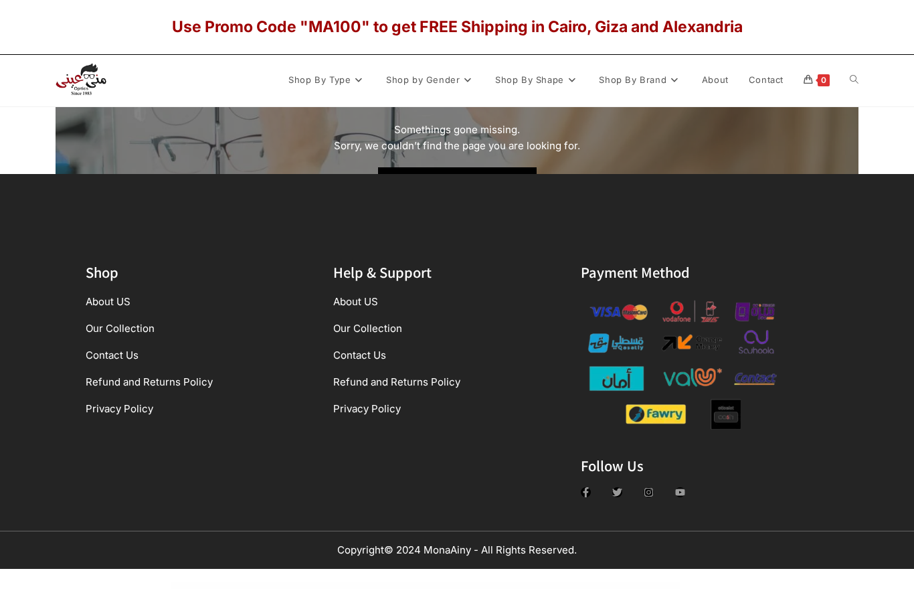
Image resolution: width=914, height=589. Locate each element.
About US (108, 301)
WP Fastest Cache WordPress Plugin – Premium (528, 585)
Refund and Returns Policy (149, 381)
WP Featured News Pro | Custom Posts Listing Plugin (563, 585)
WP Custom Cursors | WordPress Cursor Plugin (373, 585)
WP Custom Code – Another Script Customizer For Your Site (336, 585)
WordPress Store (309, 585)
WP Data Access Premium (399, 585)
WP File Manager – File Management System (597, 585)
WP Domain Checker (440, 585)
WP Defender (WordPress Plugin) (421, 585)
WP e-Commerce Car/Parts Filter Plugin (462, 585)
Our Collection (120, 328)
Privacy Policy (119, 408)
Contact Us (112, 355)
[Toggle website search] (854, 79)
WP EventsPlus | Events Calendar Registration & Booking (494, 585)
